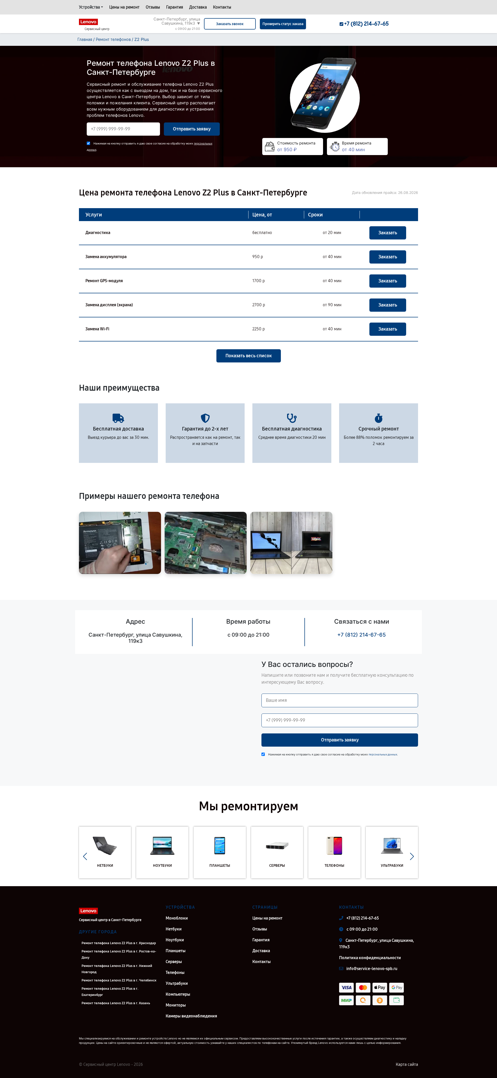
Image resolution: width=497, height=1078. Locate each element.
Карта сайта (407, 1064)
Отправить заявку (192, 129)
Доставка (198, 7)
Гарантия (174, 7)
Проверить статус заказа (282, 24)
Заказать (387, 233)
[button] (85, 856)
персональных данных (383, 754)
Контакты (222, 7)
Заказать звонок (230, 24)
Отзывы (153, 7)
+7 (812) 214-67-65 (361, 635)
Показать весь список (248, 356)
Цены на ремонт (124, 7)
